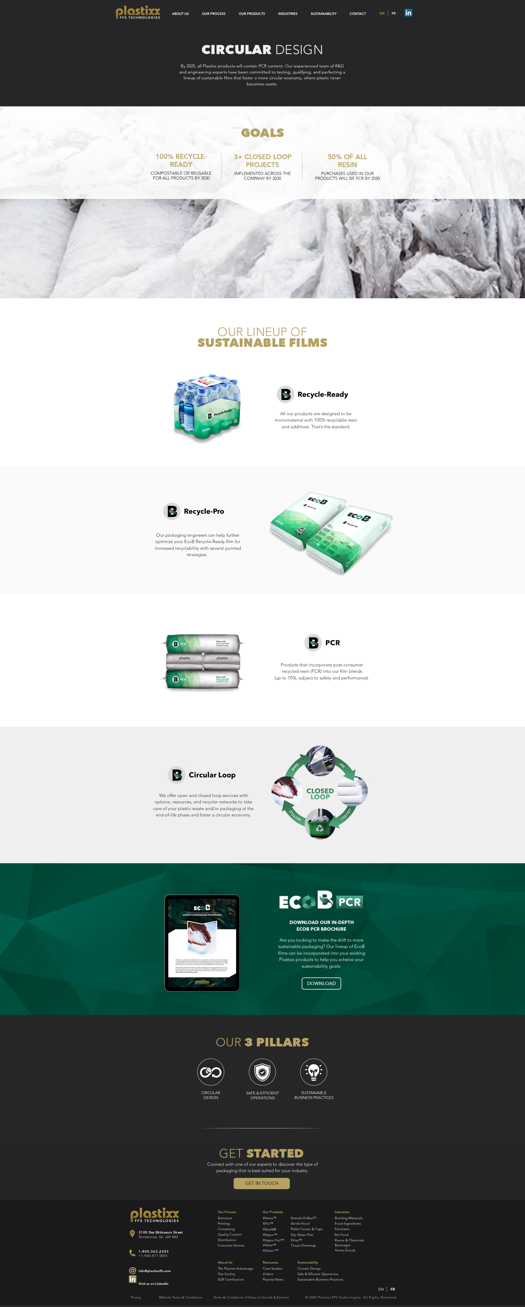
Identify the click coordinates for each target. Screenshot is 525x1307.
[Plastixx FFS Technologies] (138, 12)
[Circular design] (210, 1072)
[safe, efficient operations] (262, 1072)
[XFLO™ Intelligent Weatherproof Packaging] (321, 899)
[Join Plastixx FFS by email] (132, 1279)
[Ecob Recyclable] (312, 394)
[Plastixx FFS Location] (132, 1234)
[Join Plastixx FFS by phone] (132, 1253)
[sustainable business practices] (313, 1072)
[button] (262, 1183)
